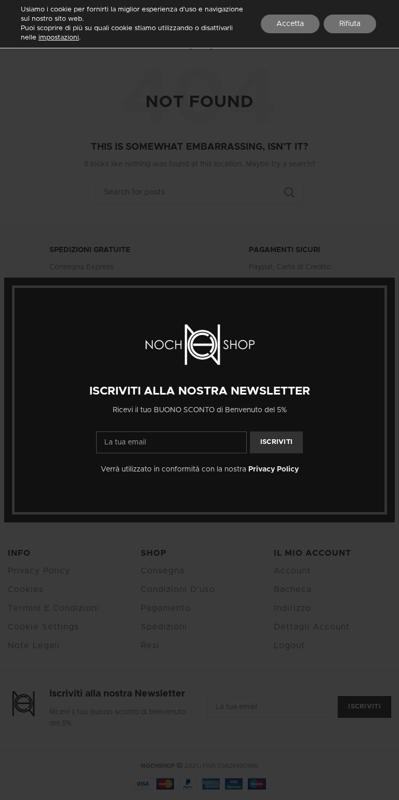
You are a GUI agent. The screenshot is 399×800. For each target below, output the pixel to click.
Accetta (290, 24)
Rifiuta (350, 24)
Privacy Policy (273, 469)
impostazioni (58, 37)
